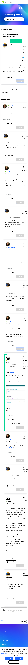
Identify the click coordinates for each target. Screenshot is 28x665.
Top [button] (2, 620)
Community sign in (21, 7)
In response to (14, 142)
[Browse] (6, 8)
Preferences (14, 662)
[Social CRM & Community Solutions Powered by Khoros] (23, 621)
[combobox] (14, 19)
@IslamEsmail (12, 372)
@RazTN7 (10, 448)
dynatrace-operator (11, 71)
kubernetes (20, 71)
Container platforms (7, 29)
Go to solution (16, 41)
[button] (9, 658)
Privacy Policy (4, 653)
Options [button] (26, 29)
